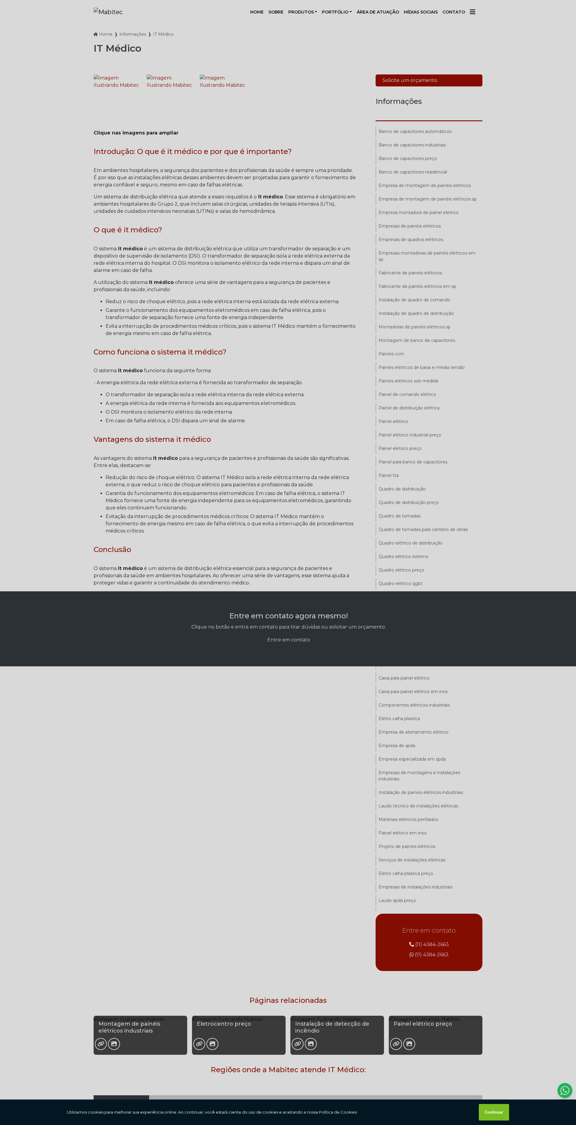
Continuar (494, 1112)
